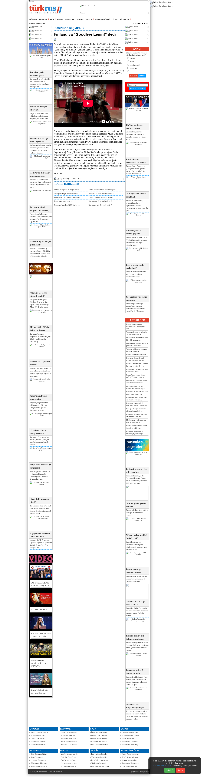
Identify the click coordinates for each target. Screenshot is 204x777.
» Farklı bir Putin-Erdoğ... (69, 757)
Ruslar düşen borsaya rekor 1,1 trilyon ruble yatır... (136, 427)
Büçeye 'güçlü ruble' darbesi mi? (135, 266)
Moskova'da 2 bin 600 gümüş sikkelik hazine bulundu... (137, 382)
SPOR (52, 19)
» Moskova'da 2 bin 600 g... (130, 741)
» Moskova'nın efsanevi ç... (129, 744)
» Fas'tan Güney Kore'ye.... (69, 732)
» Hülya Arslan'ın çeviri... (68, 763)
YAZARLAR (69, 19)
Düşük (132, 62)
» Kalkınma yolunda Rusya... (100, 766)
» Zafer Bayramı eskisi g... (38, 754)
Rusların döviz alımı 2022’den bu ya (66, 205)
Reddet (181, 770)
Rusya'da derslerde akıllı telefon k (100, 201)
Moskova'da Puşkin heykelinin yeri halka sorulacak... (137, 345)
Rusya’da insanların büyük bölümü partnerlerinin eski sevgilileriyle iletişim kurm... (40, 116)
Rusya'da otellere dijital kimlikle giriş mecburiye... (135, 432)
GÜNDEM (33, 19)
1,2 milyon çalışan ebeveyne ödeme (38, 432)
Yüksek (132, 58)
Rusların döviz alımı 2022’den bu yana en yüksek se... (137, 365)
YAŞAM (60, 19)
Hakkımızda (40, 23)
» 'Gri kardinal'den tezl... (98, 763)
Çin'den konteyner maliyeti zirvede (134, 126)
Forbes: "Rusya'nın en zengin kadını (66, 190)
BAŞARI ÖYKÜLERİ (102, 19)
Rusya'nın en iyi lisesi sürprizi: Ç (100, 205)
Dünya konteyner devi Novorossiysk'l (102, 190)
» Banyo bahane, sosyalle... (38, 766)
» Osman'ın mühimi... (36, 757)
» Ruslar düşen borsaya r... (69, 741)
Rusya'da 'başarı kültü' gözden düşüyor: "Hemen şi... (137, 404)
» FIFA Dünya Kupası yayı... (100, 744)
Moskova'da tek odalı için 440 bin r (101, 193)
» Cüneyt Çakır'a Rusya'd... (99, 735)
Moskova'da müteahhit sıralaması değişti (40, 174)
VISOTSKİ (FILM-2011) (40, 610)
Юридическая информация (139, 772)
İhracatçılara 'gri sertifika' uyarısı (133, 571)
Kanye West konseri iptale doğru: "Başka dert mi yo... (136, 376)
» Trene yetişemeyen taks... (129, 732)
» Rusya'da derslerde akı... (38, 744)
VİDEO (115, 19)
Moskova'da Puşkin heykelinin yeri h (67, 197)
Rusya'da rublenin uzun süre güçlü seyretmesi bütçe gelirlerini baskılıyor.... (136, 274)
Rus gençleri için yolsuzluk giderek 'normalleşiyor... (136, 410)
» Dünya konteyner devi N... (39, 732)
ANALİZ (89, 19)
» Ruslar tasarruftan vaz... (38, 741)
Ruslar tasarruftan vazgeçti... (136, 355)
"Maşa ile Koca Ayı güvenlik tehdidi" (38, 294)
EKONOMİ (43, 19)
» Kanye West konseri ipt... (129, 738)
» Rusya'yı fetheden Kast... (129, 760)
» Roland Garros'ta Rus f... (99, 738)
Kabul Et (170, 770)
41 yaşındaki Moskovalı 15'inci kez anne (40, 535)
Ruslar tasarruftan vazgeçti (63, 201)
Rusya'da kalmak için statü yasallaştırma (39, 691)
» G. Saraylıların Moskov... (99, 741)
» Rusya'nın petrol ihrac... (68, 738)
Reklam (32, 23)
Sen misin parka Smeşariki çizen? (37, 74)
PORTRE (80, 19)
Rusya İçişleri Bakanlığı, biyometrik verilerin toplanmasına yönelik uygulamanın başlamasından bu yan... (137, 205)
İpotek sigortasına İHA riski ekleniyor (136, 470)
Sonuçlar (133, 76)
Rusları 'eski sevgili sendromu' (38, 108)
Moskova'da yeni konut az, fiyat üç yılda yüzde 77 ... (136, 421)
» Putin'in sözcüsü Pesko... (69, 760)
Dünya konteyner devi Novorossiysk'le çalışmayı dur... (135, 326)
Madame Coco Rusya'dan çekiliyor (135, 706)
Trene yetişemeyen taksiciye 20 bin (66, 193)
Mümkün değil (135, 65)
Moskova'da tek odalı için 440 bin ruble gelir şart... (137, 339)
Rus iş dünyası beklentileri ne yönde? (136, 161)
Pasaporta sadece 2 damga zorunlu (134, 671)
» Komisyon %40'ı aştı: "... (69, 735)
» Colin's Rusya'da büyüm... (129, 757)
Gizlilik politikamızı (162, 765)
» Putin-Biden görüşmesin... (99, 760)
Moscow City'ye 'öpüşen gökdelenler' (40, 243)
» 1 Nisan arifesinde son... (38, 760)
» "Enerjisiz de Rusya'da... (99, 757)
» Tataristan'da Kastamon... (129, 763)
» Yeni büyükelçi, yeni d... (69, 754)
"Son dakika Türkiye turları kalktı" (135, 603)
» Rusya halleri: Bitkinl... (98, 754)
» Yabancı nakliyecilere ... (38, 738)
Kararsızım (133, 68)
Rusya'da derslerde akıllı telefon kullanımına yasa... (135, 359)
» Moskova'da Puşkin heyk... (130, 735)
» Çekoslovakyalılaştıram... (38, 763)
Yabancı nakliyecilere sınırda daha (100, 197)
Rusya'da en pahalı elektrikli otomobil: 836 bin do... (136, 416)
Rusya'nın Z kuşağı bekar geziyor (38, 397)
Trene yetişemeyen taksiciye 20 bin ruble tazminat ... (136, 333)
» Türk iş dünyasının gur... (129, 766)
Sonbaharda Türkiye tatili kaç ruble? (39, 140)
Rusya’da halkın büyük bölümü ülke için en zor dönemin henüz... (137, 512)
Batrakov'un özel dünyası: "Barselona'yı (40, 209)
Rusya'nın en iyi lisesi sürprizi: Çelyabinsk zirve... (137, 370)
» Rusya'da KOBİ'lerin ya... (69, 744)
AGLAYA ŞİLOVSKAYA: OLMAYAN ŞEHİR (41, 635)
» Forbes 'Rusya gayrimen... (129, 754)
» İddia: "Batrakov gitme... (99, 732)
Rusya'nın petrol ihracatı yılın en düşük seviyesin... (136, 399)
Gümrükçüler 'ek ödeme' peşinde (134, 232)
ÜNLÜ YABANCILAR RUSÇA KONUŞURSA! (40, 584)
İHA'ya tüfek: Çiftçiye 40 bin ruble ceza (40, 328)
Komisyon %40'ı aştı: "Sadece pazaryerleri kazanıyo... (137, 393)
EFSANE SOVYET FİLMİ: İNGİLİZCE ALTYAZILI (38, 663)
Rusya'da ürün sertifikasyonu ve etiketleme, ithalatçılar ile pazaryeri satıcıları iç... (136, 578)
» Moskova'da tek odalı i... (38, 735)
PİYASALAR (124, 19)
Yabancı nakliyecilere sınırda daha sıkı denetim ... (136, 350)
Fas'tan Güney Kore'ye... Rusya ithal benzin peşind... (136, 387)
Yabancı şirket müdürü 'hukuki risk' (136, 536)
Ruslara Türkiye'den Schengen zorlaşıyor (135, 637)
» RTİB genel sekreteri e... (69, 766)
